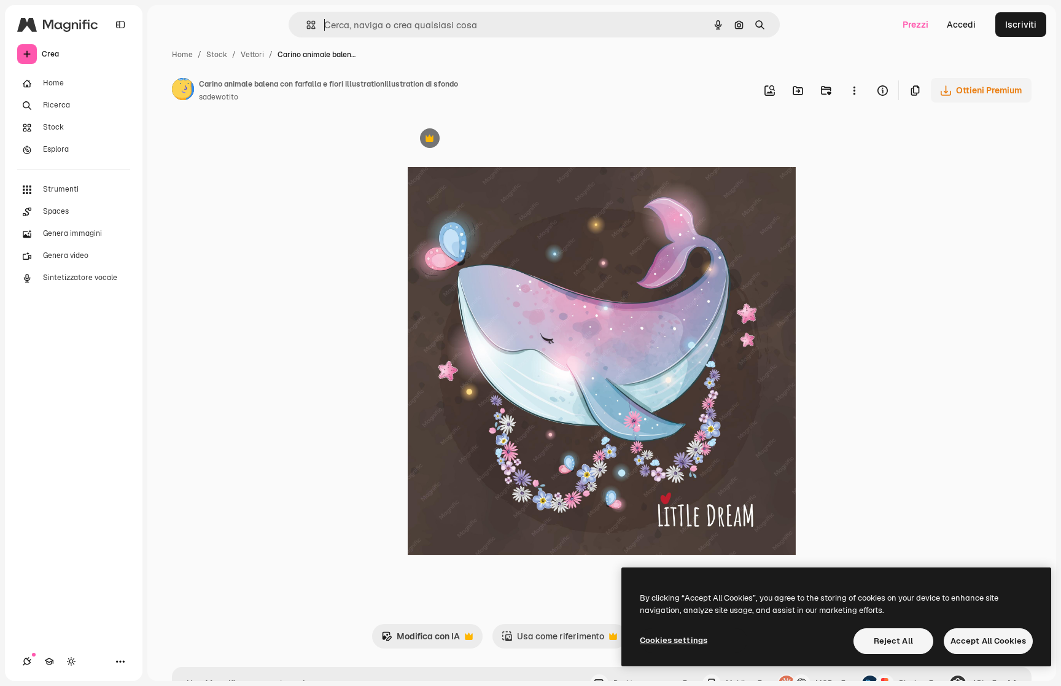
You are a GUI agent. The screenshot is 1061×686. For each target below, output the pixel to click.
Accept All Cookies (988, 641)
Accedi (961, 24)
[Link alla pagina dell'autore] (183, 91)
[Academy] (49, 661)
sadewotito (218, 97)
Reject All (893, 641)
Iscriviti (1020, 24)
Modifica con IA (420, 640)
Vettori (252, 55)
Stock (216, 55)
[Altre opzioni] (854, 90)
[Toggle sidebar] (120, 24)
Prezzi (915, 24)
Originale (488, 140)
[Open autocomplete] (306, 24)
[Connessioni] (27, 661)
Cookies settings (673, 640)
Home (182, 55)
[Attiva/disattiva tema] (71, 661)
